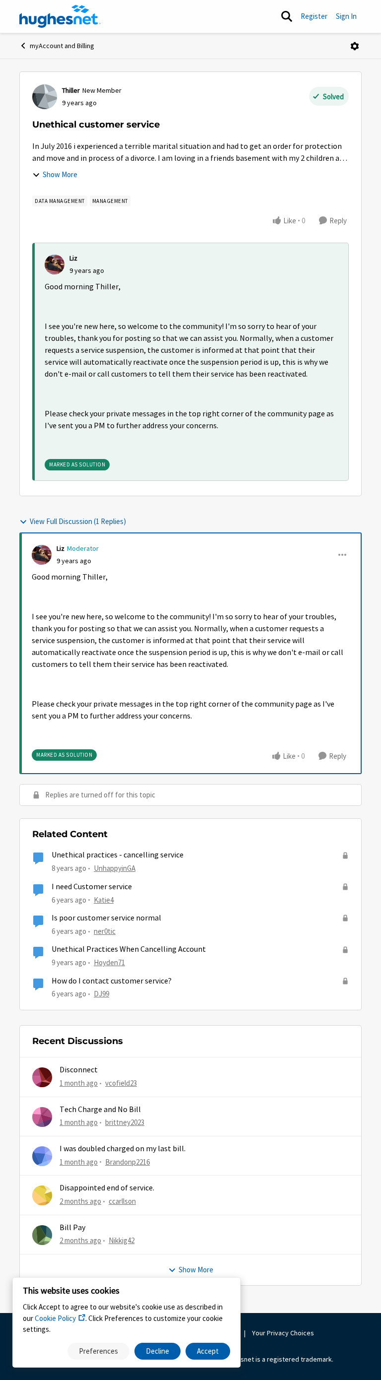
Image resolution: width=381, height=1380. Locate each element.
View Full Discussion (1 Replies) (78, 521)
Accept (208, 1351)
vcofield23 (121, 1083)
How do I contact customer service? (112, 981)
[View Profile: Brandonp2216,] (42, 1156)
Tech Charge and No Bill (100, 1110)
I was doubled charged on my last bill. (123, 1149)
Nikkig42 (121, 1240)
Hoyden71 (109, 962)
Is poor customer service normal (106, 918)
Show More (60, 174)
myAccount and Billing (62, 45)
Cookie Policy (55, 1318)
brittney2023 (124, 1122)
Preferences (98, 1351)
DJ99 (101, 993)
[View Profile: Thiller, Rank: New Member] (44, 96)
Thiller (71, 90)
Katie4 (104, 900)
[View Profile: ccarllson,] (42, 1195)
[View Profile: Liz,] (54, 264)
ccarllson (122, 1201)
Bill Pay (72, 1228)
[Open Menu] (355, 46)
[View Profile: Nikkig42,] (42, 1235)
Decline (157, 1351)
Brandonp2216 (127, 1162)
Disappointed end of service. (107, 1188)
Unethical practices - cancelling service (118, 855)
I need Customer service (92, 887)
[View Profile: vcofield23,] (42, 1077)
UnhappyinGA (114, 868)
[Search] (287, 16)
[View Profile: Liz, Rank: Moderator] (42, 555)
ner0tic (105, 931)
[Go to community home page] (60, 16)
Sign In (346, 16)
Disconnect (79, 1070)
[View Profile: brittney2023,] (42, 1117)
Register (314, 16)
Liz (73, 258)
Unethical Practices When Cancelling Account (129, 949)
